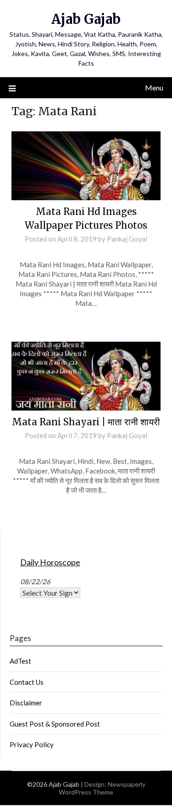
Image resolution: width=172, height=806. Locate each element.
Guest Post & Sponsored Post (55, 724)
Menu (154, 87)
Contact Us (27, 682)
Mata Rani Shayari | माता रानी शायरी (86, 422)
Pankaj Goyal (127, 239)
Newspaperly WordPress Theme (102, 788)
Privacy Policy (32, 744)
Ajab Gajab (86, 19)
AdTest (20, 661)
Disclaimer (26, 703)
